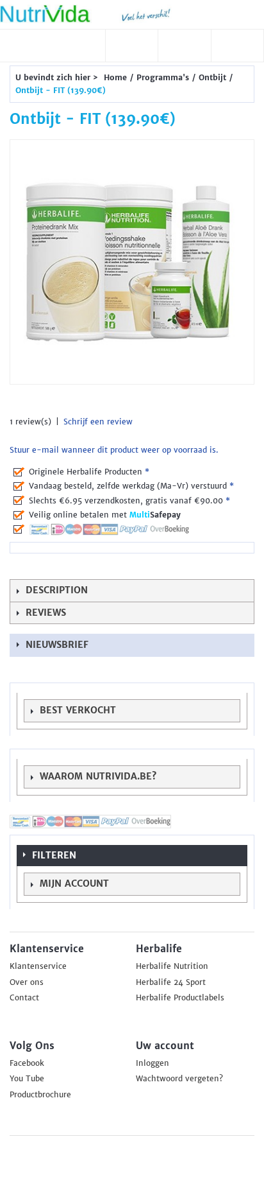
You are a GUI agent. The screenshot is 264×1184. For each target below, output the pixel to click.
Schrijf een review (98, 422)
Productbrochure (40, 1095)
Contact (24, 998)
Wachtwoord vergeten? (179, 1079)
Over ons (27, 982)
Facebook (27, 1063)
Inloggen (152, 1063)
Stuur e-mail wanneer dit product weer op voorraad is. (114, 450)
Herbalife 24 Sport (171, 982)
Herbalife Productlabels (180, 998)
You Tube (27, 1079)
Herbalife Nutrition (172, 966)
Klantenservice (38, 966)
